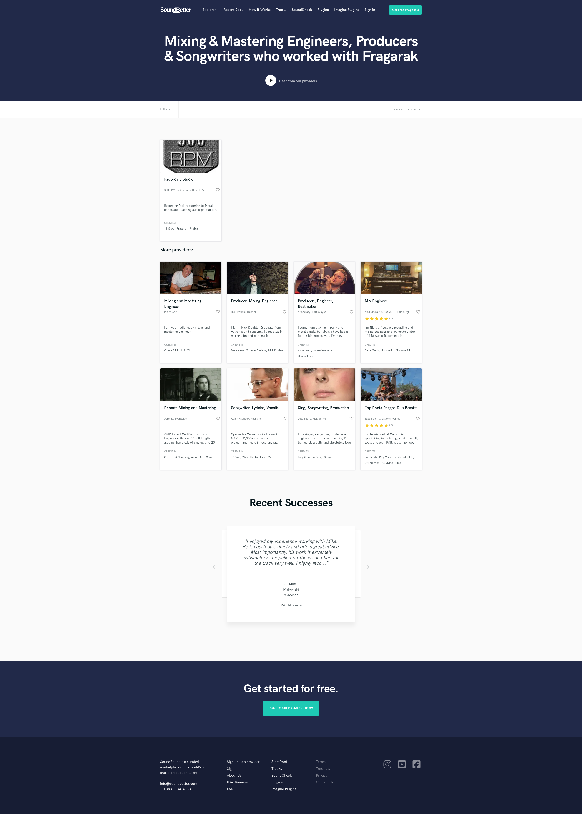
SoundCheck (302, 10)
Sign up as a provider (243, 762)
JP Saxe (235, 457)
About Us (234, 775)
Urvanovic (387, 350)
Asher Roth (304, 350)
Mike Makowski (291, 605)
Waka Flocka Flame (254, 457)
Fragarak (182, 228)
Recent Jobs (233, 10)
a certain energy (322, 350)
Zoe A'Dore (314, 457)
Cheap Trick (171, 350)
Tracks (281, 10)
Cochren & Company (176, 457)
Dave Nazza (237, 350)
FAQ (230, 789)
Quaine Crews (306, 356)
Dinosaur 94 (402, 350)
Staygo (328, 457)
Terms (321, 762)
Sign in (369, 10)
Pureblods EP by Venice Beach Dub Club (389, 457)
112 (183, 350)
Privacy (321, 775)
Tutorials (323, 769)
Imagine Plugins (346, 10)
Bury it (302, 457)
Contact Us (325, 782)
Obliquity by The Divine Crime (383, 463)
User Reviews (237, 782)
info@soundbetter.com (178, 784)
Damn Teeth (372, 350)
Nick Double (275, 350)
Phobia (193, 228)
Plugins (323, 10)
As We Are (197, 457)
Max (270, 457)
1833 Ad (169, 228)
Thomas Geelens (256, 350)
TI (188, 350)
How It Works (260, 10)
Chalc (209, 457)
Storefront (279, 762)
